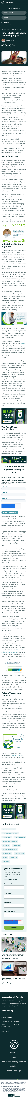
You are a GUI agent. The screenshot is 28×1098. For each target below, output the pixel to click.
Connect (5, 1031)
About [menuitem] (14, 1057)
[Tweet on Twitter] (9, 45)
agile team (16, 845)
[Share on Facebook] (6, 45)
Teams (5, 857)
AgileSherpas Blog (14, 8)
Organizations (7, 853)
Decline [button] (17, 1095)
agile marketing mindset (10, 833)
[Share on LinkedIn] (2, 45)
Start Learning (7, 1011)
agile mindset (7, 837)
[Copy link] (13, 45)
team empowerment (7, 29)
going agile (6, 845)
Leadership (6, 861)
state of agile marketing (10, 841)
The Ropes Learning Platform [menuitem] (14, 1062)
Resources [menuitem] (14, 1053)
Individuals (14, 857)
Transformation (19, 853)
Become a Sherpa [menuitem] (14, 1071)
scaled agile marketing (10, 849)
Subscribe (7, 23)
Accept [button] (10, 1095)
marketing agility (20, 837)
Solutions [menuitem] (14, 1066)
